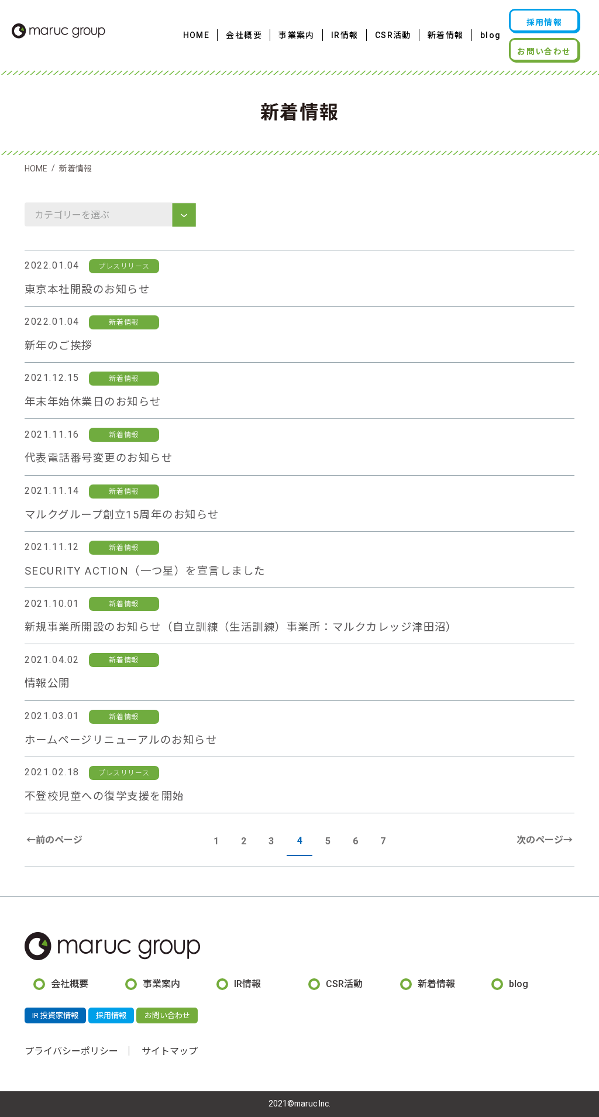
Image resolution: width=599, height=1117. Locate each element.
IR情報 (345, 35)
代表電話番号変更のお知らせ (99, 458)
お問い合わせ (544, 51)
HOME (196, 35)
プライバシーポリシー (71, 1051)
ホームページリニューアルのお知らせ (121, 740)
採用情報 (544, 22)
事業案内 (296, 35)
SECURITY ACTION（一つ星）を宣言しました (145, 571)
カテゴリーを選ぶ (73, 215)
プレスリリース (123, 266)
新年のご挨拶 (59, 345)
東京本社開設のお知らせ (87, 289)
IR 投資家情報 (55, 1015)
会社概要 (244, 35)
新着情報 (446, 35)
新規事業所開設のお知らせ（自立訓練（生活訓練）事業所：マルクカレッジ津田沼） (241, 627)
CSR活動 (393, 35)
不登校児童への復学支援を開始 (104, 796)
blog (490, 35)
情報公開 (47, 683)
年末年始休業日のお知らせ (93, 402)
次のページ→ (545, 840)
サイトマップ (170, 1051)
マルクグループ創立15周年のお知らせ (122, 514)
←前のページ (54, 840)
